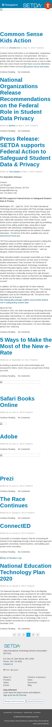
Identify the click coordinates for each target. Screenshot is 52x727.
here (41, 233)
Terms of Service (21, 721)
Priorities (7, 680)
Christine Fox (14, 48)
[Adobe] (3, 426)
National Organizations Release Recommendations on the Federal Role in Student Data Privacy (25, 99)
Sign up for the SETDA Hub (14, 695)
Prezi (7, 478)
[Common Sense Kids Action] (26, 18)
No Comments (24, 72)
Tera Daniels (14, 172)
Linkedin (15, 670)
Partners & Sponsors (37, 677)
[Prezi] (20, 463)
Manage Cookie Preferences (14, 701)
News (30, 680)
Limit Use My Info (43, 723)
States (6, 682)
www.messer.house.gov (10, 236)
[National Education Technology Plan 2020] (11, 558)
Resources (32, 682)
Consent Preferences (35, 701)
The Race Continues (14, 502)
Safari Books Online (17, 401)
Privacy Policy (9, 721)
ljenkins (12, 126)
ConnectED (15, 526)
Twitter (7, 670)
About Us (7, 677)
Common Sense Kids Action (21, 37)
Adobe (8, 436)
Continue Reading (7, 72)
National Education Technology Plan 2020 (25, 572)
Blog (29, 685)
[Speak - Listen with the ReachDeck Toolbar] (47, 5)
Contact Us (8, 664)
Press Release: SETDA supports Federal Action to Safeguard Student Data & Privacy (25, 152)
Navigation (11, 4)
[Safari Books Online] (20, 386)
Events (6, 685)
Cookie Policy (33, 721)
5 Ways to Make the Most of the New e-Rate (26, 346)
